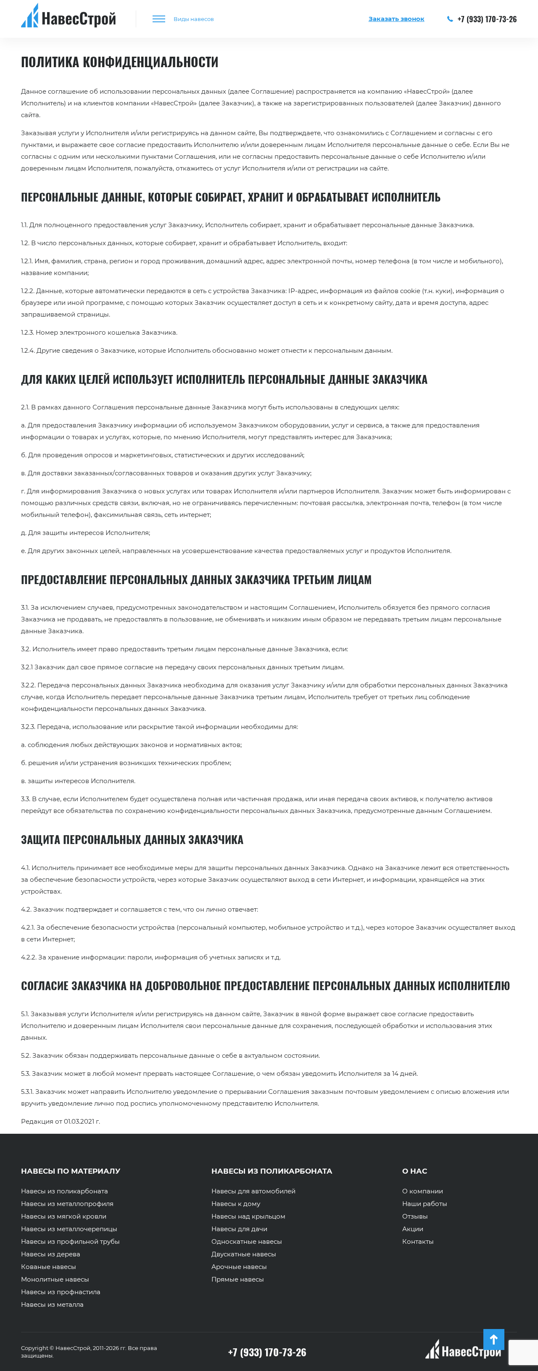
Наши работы (424, 1204)
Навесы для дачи (239, 1229)
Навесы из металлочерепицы (69, 1229)
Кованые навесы (48, 1267)
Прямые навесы (237, 1279)
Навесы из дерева (50, 1254)
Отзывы (415, 1216)
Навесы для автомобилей (253, 1191)
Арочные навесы (239, 1267)
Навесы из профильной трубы (70, 1241)
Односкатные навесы (246, 1241)
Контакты (418, 1241)
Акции (412, 1229)
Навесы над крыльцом (248, 1216)
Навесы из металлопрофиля (67, 1204)
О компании (422, 1191)
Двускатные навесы (243, 1254)
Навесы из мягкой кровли (63, 1216)
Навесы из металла (52, 1304)
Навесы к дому (235, 1204)
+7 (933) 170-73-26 (486, 18)
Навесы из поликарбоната (64, 1191)
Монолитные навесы (55, 1279)
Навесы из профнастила (60, 1292)
